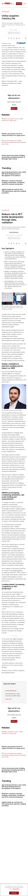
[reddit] (16, 38)
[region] (14, 890)
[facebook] (9, 38)
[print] (25, 38)
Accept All (14, 893)
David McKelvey (14, 232)
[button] (3, 4)
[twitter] (14, 38)
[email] (19, 38)
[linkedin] (11, 38)
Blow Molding (5, 11)
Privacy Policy (16, 889)
